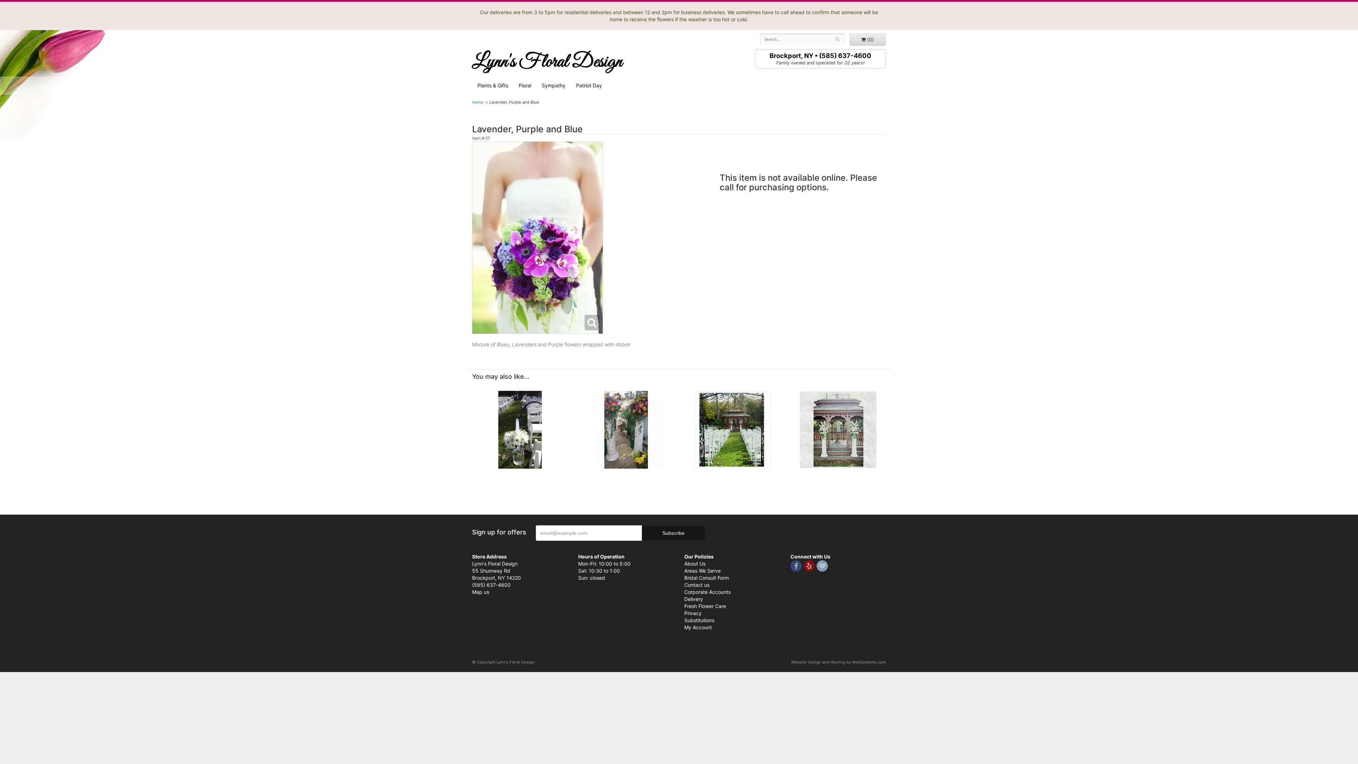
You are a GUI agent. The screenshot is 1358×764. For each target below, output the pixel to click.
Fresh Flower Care (705, 606)
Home (477, 102)
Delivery (693, 599)
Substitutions (699, 620)
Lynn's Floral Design (547, 62)
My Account (698, 627)
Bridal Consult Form (706, 578)
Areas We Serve (702, 571)
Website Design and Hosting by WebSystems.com (838, 662)
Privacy (693, 613)
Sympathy (553, 85)
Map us (480, 592)
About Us (695, 564)
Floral (525, 85)
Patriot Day (589, 85)
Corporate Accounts (707, 592)
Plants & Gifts (492, 85)
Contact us (696, 585)
